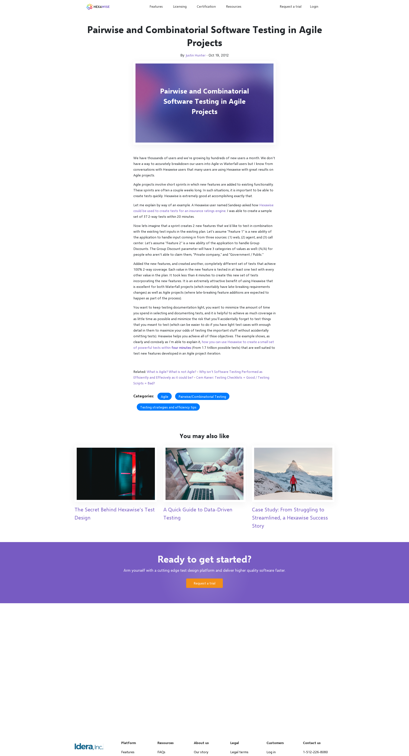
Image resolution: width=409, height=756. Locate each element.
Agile (164, 396)
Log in (271, 752)
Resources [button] (233, 6)
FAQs (161, 752)
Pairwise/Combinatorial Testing (202, 396)
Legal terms (239, 752)
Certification (206, 6)
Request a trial (290, 6)
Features (156, 6)
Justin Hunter (196, 55)
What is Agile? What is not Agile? (171, 371)
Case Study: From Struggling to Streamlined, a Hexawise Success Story (290, 517)
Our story (201, 752)
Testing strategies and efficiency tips (168, 407)
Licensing (180, 6)
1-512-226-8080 (315, 752)
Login (314, 6)
